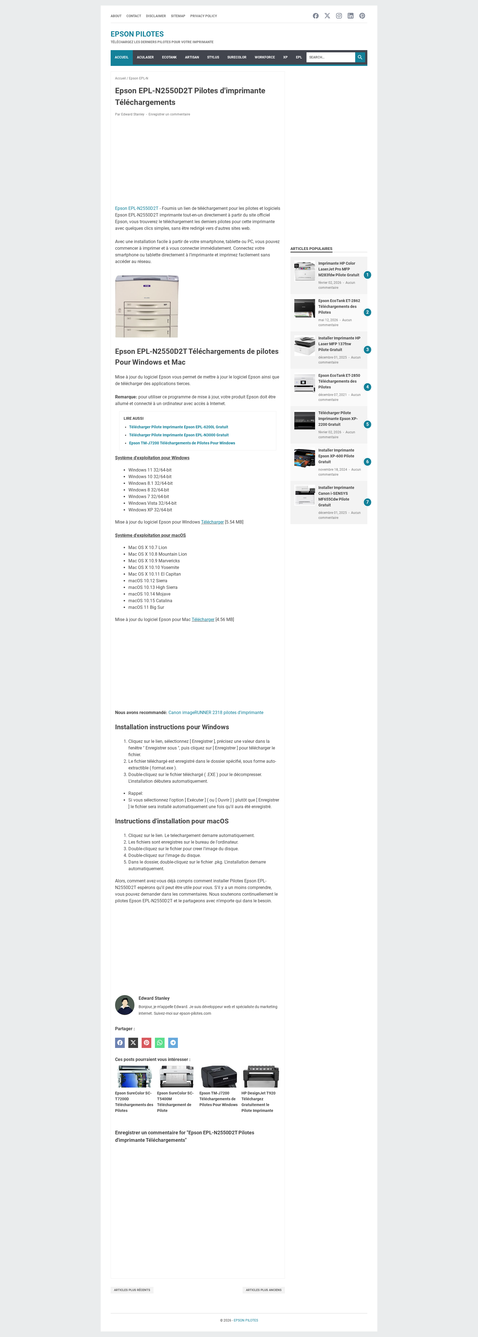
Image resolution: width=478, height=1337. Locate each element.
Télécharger (212, 522)
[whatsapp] (160, 1043)
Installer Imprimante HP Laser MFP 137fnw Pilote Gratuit (339, 344)
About (116, 16)
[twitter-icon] (327, 16)
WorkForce (265, 57)
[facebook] (120, 1043)
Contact (133, 16)
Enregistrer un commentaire (169, 114)
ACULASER (145, 57)
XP (285, 57)
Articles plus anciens (264, 1290)
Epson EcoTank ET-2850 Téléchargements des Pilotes (339, 381)
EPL (299, 57)
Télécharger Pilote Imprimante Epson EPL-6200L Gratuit (178, 427)
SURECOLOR (236, 57)
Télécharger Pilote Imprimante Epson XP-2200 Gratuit (338, 419)
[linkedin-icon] (350, 16)
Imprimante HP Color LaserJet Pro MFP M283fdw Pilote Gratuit (338, 269)
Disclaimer (156, 16)
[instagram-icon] (339, 16)
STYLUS (213, 57)
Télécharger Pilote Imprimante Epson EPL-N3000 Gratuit (179, 435)
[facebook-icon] (315, 16)
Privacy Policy (203, 16)
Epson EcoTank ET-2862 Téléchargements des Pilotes (339, 306)
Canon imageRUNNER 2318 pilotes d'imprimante (215, 712)
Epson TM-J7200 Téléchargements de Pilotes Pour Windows (182, 443)
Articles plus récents (132, 1290)
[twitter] (133, 1043)
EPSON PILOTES (137, 34)
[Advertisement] (197, 162)
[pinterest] (146, 1043)
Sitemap (178, 16)
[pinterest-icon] (362, 16)
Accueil (122, 57)
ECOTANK (169, 57)
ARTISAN (192, 57)
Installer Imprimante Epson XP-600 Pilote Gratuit (336, 456)
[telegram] (173, 1043)
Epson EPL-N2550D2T (137, 208)
